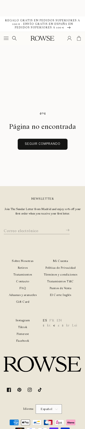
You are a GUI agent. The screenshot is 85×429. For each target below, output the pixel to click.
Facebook (22, 341)
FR (51, 320)
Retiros (23, 268)
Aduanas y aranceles (23, 295)
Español (46, 409)
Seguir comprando (42, 144)
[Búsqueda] (14, 38)
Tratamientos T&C (60, 281)
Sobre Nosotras (22, 261)
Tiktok (22, 327)
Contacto (22, 281)
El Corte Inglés (60, 295)
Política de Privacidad (60, 268)
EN (59, 320)
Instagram (23, 320)
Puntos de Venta (61, 288)
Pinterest (23, 334)
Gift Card (23, 302)
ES (45, 320)
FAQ (22, 288)
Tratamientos (22, 274)
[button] (7, 38)
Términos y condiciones (60, 274)
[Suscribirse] (64, 230)
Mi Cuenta (60, 261)
